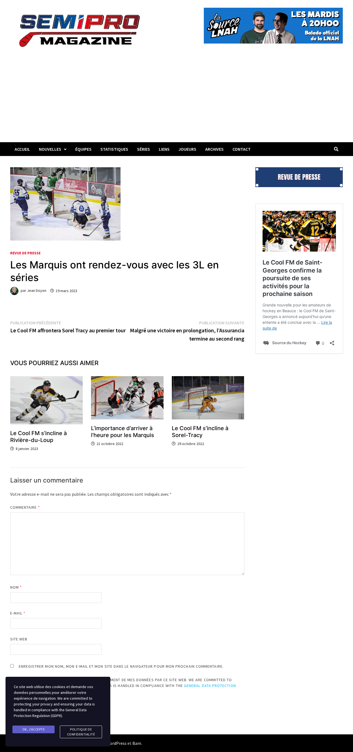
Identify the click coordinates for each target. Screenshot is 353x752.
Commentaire (25, 507)
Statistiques (114, 149)
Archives (214, 149)
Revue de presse (25, 252)
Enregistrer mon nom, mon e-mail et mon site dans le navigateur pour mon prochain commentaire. (121, 666)
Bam (136, 743)
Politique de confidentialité (81, 731)
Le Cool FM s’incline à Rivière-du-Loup (38, 436)
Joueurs (187, 149)
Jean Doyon (36, 290)
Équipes (83, 149)
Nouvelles (50, 149)
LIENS (164, 149)
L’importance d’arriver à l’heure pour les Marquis (122, 431)
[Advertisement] (176, 100)
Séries (143, 149)
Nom (16, 587)
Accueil (22, 149)
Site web (19, 639)
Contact (241, 149)
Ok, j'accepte (33, 729)
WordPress (116, 743)
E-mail (18, 613)
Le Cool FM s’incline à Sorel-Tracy (200, 431)
